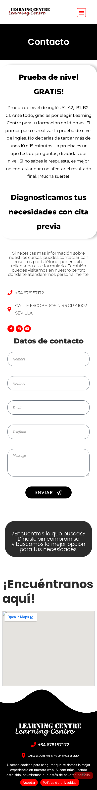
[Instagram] (19, 328)
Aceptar (29, 783)
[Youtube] (27, 328)
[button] (81, 12)
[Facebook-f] (10, 328)
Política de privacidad (60, 783)
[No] (83, 775)
